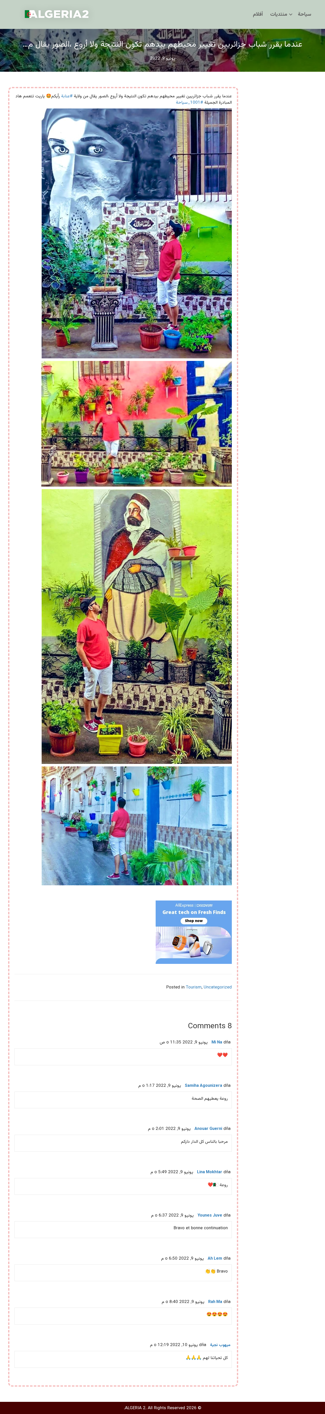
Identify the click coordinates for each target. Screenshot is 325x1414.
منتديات (278, 14)
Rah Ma (215, 1302)
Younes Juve (210, 1216)
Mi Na (217, 1042)
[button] (290, 14)
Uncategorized (218, 987)
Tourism (194, 987)
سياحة (304, 14)
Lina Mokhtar (209, 1172)
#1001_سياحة (189, 102)
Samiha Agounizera (203, 1086)
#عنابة (67, 96)
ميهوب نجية (220, 1345)
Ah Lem (215, 1259)
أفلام (258, 14)
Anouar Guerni (208, 1129)
